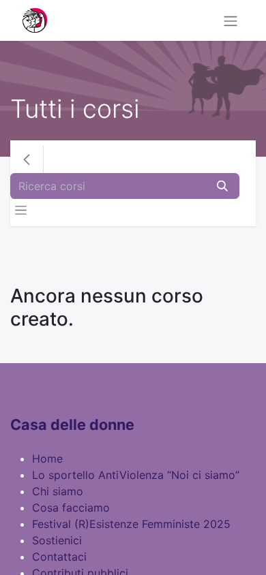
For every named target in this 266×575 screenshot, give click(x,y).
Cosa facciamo (71, 507)
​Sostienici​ (57, 540)
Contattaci (59, 556)
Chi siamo (57, 491)
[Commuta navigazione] (230, 20)
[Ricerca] (222, 186)
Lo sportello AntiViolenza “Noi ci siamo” (135, 475)
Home (47, 458)
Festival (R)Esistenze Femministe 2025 (131, 524)
